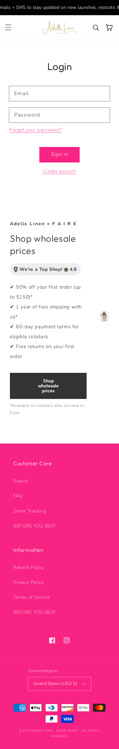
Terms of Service (31, 597)
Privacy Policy (28, 582)
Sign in (59, 154)
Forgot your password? (35, 130)
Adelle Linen (41, 730)
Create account (59, 171)
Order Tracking (29, 511)
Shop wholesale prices (48, 385)
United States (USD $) (55, 684)
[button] (8, 27)
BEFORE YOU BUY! (34, 526)
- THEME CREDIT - (68, 730)
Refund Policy (28, 567)
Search (20, 481)
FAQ (18, 496)
